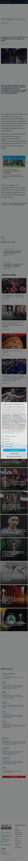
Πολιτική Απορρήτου (10, 433)
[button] (14, 456)
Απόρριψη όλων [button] (14, 453)
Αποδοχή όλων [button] (14, 450)
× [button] (25, 403)
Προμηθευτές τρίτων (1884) (13, 418)
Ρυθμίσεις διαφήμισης (6, 430)
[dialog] (14, 430)
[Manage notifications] (25, 858)
